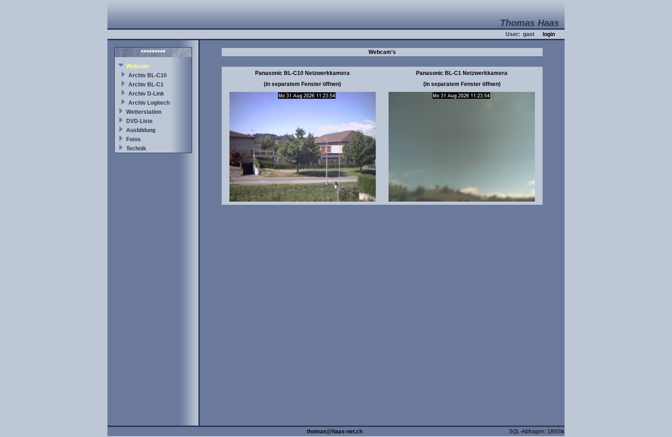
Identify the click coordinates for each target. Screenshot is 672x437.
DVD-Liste (139, 121)
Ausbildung (140, 130)
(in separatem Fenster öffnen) (302, 84)
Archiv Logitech (149, 103)
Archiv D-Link (146, 94)
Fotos (133, 139)
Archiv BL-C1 (146, 84)
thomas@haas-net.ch (335, 431)
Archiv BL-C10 (147, 75)
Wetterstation (143, 112)
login (549, 34)
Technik (136, 148)
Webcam (137, 66)
